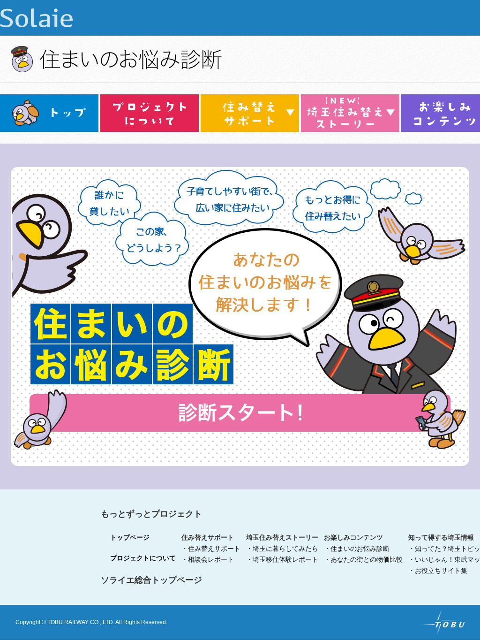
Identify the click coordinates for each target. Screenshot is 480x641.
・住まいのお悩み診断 (357, 548)
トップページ (130, 537)
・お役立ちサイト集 (437, 570)
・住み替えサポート (210, 548)
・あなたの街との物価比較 (363, 559)
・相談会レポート (207, 559)
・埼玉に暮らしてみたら (282, 548)
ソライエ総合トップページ (151, 580)
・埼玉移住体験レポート (282, 559)
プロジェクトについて (143, 558)
